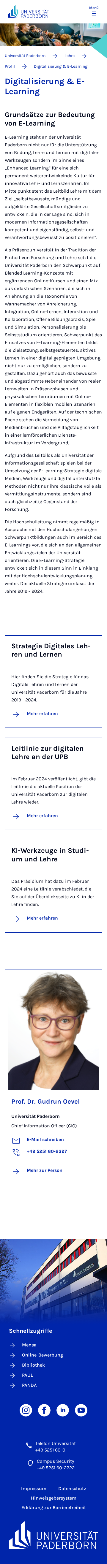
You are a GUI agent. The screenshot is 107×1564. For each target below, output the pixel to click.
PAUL (27, 1375)
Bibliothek (33, 1365)
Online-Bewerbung (42, 1355)
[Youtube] (81, 1410)
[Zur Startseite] (28, 11)
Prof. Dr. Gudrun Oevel (45, 1101)
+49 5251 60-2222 (56, 1467)
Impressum (33, 1488)
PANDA (29, 1385)
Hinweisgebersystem (53, 1498)
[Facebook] (44, 1410)
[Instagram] (26, 1410)
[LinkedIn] (62, 1410)
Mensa (29, 1345)
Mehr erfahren (42, 713)
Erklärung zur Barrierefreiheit (53, 1507)
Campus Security (55, 1461)
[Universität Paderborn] (53, 1535)
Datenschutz (72, 1488)
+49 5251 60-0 (50, 1450)
